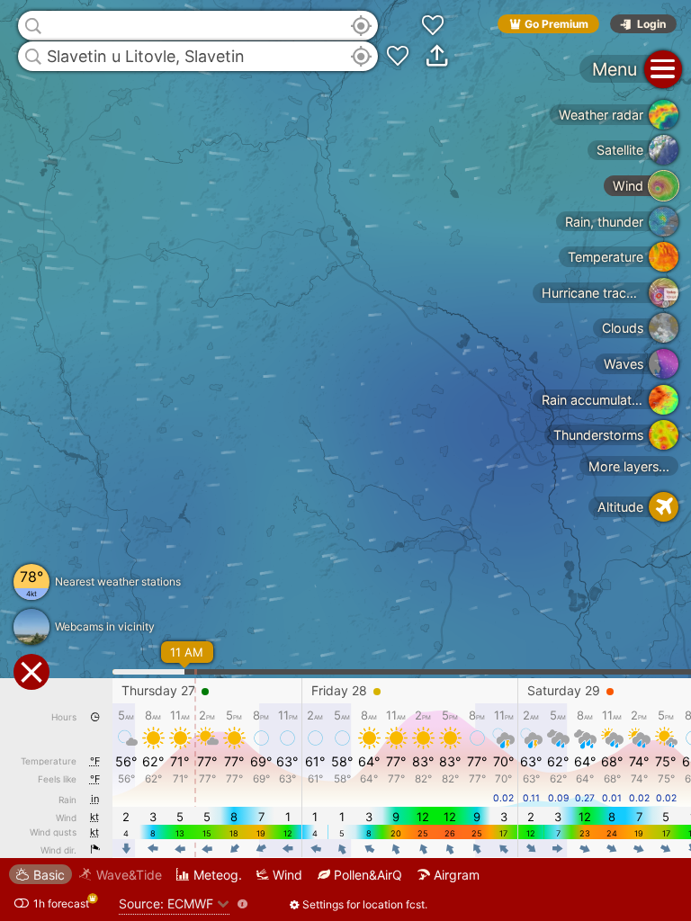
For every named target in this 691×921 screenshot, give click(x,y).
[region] (345, 460)
